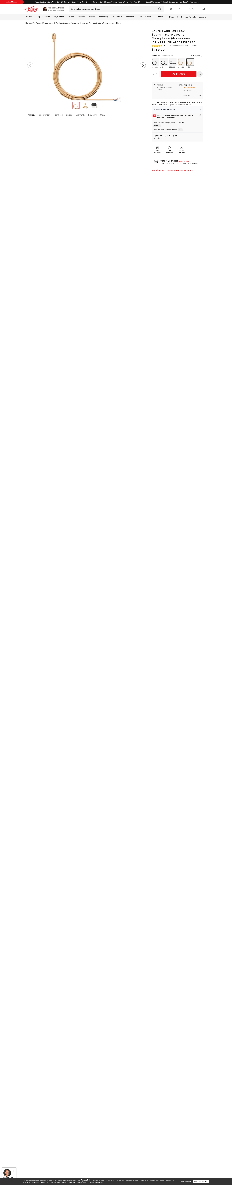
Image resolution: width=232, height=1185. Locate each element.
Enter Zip (187, 95)
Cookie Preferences (94, 1182)
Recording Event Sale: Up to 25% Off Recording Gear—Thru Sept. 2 (61, 2)
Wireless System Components (101, 23)
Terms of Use (81, 1182)
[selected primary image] (86, 65)
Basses (91, 17)
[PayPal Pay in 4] (157, 125)
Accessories (131, 17)
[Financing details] (200, 115)
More (160, 17)
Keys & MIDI (59, 17)
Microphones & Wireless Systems (56, 23)
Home (28, 23)
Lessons (202, 17)
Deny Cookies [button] (186, 1181)
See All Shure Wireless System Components (172, 170)
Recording (103, 17)
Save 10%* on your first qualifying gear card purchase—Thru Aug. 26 (172, 2)
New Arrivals (190, 17)
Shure (118, 23)
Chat (50, 10)
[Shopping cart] (203, 9)
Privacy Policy (86, 1180)
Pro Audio (36, 23)
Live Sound (117, 17)
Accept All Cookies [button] (200, 1181)
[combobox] (156, 74)
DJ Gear (81, 17)
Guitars (29, 17)
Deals (171, 17)
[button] (53, 9)
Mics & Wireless (147, 17)
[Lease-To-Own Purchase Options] (180, 129)
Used (179, 17)
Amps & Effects (43, 17)
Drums (71, 17)
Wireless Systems (79, 23)
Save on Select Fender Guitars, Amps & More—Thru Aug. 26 (116, 2)
